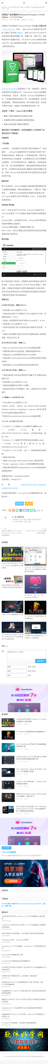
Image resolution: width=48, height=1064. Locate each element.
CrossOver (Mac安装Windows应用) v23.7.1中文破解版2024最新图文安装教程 (35, 569)
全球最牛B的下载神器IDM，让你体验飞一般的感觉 (19, 976)
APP (3, 8)
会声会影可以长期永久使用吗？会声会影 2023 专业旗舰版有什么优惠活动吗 (12, 637)
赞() (20, 503)
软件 (18, 20)
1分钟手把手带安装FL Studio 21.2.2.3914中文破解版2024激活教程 (12, 565)
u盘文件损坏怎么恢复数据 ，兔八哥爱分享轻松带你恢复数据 (23, 933)
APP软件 (19, 33)
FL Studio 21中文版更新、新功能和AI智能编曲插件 (19, 1023)
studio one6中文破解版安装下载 (12, 614)
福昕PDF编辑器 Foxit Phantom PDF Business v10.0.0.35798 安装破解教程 (12, 533)
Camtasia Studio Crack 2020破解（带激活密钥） (35, 532)
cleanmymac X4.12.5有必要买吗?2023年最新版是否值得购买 (22, 1008)
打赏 (29, 503)
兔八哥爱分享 (19, 517)
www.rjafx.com (9, 29)
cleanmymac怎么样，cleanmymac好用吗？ (16, 940)
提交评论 (40, 661)
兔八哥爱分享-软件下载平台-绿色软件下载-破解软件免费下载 (24, 3)
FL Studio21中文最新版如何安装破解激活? (16, 961)
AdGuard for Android (10, 89)
